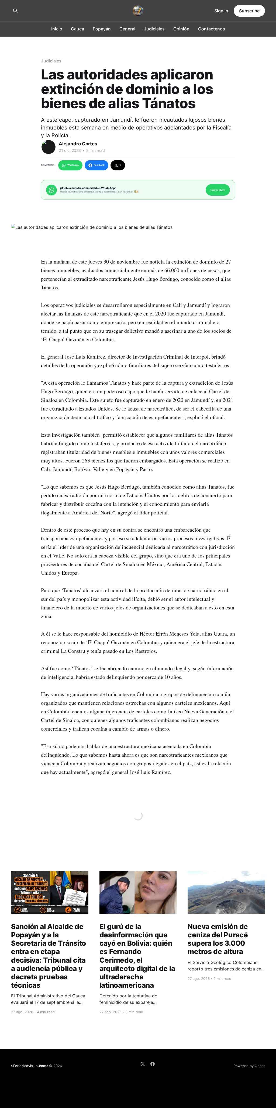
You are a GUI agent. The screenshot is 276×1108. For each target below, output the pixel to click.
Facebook (99, 165)
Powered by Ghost (249, 1066)
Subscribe (249, 10)
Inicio (56, 28)
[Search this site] (15, 10)
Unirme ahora (218, 189)
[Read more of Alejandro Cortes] (48, 147)
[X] (143, 1064)
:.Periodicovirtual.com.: (29, 1066)
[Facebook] (152, 1064)
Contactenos (211, 28)
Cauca (77, 28)
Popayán (102, 28)
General (127, 28)
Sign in (221, 10)
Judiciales (154, 28)
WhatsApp (73, 165)
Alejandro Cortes (78, 143)
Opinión (181, 28)
